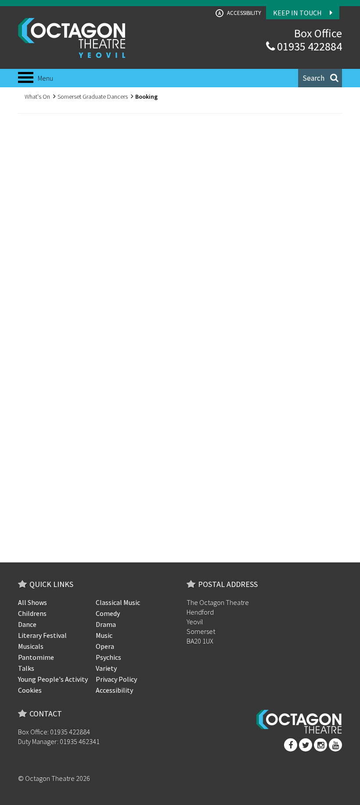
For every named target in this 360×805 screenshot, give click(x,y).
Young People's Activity (53, 679)
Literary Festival (42, 635)
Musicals (30, 646)
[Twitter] (305, 744)
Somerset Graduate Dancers (93, 96)
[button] (320, 78)
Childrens (32, 613)
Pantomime (36, 657)
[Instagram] (320, 744)
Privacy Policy (116, 679)
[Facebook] (290, 744)
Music (104, 635)
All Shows (32, 602)
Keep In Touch (298, 12)
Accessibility (239, 13)
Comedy (108, 613)
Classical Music (118, 602)
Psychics (108, 657)
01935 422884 (308, 46)
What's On (37, 96)
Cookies (30, 690)
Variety (106, 668)
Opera (105, 646)
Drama (106, 624)
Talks (26, 668)
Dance (27, 624)
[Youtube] (335, 744)
